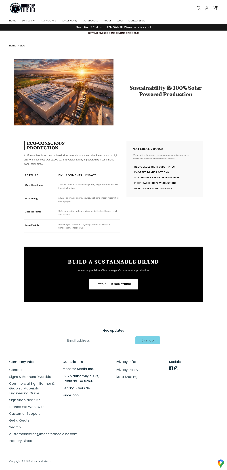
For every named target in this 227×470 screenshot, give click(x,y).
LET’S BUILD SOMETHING (113, 284)
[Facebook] (171, 368)
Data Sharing (127, 376)
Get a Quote (90, 20)
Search (15, 427)
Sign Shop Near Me (24, 400)
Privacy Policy (127, 370)
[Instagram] (176, 368)
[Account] (207, 8)
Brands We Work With (27, 407)
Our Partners (48, 20)
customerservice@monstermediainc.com (43, 434)
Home (12, 20)
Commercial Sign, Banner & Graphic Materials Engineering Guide (32, 388)
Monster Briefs (136, 20)
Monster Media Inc (41, 461)
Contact (16, 370)
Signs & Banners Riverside (30, 376)
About (107, 20)
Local (120, 20)
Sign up (148, 340)
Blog (22, 45)
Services (27, 20)
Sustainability (69, 20)
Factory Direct (20, 441)
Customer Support (24, 413)
